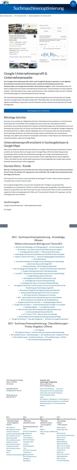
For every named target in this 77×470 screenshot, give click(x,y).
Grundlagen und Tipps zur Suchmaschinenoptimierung (39, 283)
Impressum (59, 388)
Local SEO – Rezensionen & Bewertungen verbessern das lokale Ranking (39, 273)
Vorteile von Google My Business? (56, 319)
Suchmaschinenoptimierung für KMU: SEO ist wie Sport (40, 293)
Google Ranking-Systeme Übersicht (39, 276)
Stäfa (41, 431)
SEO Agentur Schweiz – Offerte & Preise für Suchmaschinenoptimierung (39, 332)
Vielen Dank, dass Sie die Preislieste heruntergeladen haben (51, 394)
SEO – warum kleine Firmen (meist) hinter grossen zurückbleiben (40, 297)
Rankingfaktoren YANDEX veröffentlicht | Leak (39, 278)
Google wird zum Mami (22, 305)
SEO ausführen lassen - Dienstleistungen (24, 335)
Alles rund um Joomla (63, 446)
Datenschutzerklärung (47, 388)
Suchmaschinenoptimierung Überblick (40, 312)
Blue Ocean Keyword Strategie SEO (40, 264)
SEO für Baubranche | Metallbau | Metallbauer (30, 459)
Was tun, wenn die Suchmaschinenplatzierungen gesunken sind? (39, 309)
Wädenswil (53, 431)
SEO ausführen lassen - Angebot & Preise (55, 335)
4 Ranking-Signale (31, 307)
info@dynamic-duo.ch (13, 390)
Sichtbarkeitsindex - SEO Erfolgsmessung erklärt (40, 266)
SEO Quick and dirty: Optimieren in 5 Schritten (40, 295)
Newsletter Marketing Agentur (50, 401)
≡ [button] (73, 3)
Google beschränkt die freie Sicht (29, 302)
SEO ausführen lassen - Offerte (55, 337)
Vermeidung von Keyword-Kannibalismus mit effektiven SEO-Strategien (39, 254)
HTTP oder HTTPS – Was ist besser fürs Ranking (40, 314)
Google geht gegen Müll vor (52, 302)
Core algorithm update (47, 307)
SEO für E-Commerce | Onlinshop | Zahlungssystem (29, 452)
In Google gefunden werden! (29, 252)
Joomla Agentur (64, 399)
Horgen (46, 431)
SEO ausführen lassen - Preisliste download (28, 337)
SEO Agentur (39, 330)
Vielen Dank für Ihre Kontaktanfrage (51, 391)
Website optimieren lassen (51, 252)
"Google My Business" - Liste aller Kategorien (27, 319)
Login (41, 397)
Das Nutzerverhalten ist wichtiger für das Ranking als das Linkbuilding (40, 261)
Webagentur (54, 399)
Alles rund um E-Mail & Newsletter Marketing (63, 450)
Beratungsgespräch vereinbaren (39, 111)
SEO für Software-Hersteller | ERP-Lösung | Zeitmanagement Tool (29, 444)
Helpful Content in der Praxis (25, 257)
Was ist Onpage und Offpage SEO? (26, 269)
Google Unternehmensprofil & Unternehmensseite (40, 271)
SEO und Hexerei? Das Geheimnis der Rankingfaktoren (39, 300)
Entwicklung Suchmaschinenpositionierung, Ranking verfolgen (40, 317)
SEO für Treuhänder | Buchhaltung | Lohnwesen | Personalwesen (30, 434)
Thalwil (42, 433)
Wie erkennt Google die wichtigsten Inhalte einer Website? (40, 290)
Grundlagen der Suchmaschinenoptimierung (40, 281)
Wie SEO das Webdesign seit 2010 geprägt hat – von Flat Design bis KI (40, 247)
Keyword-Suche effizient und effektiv (53, 269)
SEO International (40, 259)
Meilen (42, 429)
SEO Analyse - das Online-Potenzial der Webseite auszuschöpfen (40, 249)
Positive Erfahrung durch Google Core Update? (49, 305)
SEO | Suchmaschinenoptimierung (39, 339)
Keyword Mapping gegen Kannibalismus (51, 257)
